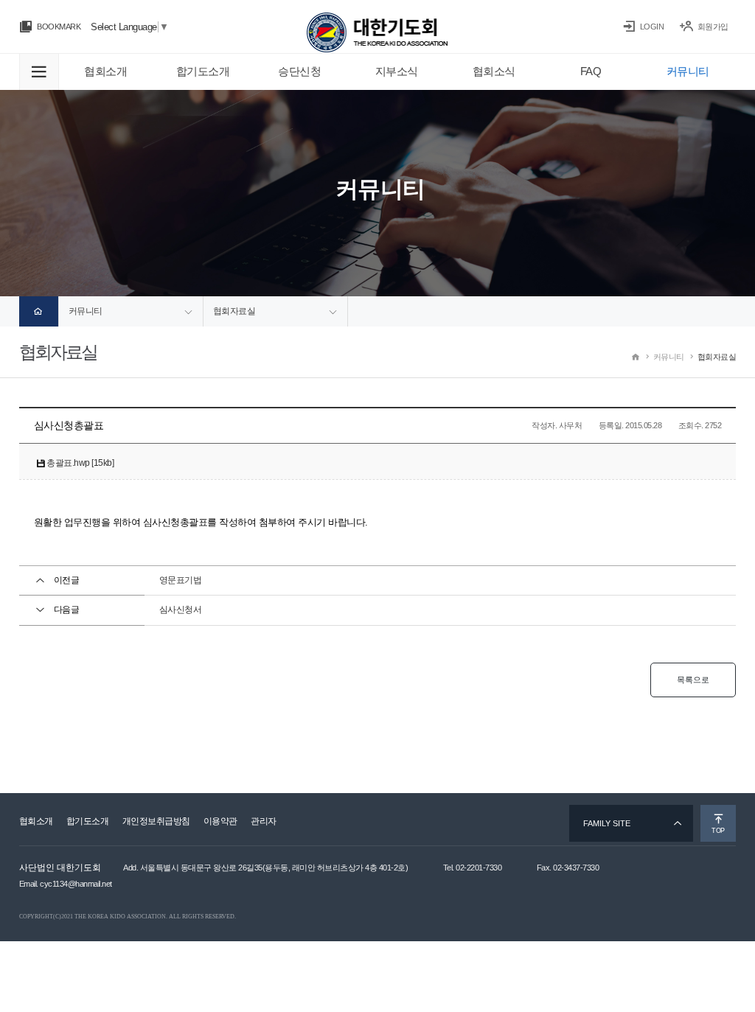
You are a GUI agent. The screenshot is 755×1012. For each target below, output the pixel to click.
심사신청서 (180, 609)
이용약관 (220, 821)
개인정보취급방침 (156, 821)
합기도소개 (87, 821)
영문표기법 (180, 580)
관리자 (263, 821)
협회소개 (36, 821)
